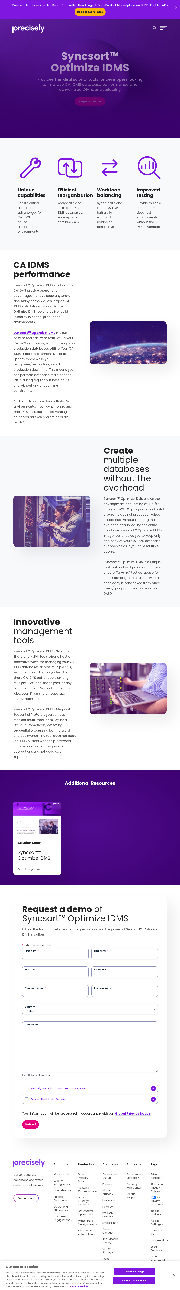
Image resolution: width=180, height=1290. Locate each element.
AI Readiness (61, 1190)
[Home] (28, 28)
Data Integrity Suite (83, 1178)
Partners (107, 1184)
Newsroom (108, 1206)
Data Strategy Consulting (84, 1201)
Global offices (106, 1192)
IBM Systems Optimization (86, 1212)
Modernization (62, 1174)
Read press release (90, 12)
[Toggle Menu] (163, 28)
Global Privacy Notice (133, 1113)
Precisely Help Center (134, 1185)
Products (85, 1164)
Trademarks (158, 1240)
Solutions (61, 1164)
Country (31, 1007)
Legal (155, 1164)
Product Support (131, 1195)
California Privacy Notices (157, 1187)
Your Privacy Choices (156, 1201)
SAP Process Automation (85, 1232)
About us (109, 1164)
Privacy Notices (155, 1176)
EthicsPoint (109, 1223)
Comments (31, 1025)
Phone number (104, 988)
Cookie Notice (155, 1212)
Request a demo (90, 101)
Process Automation (61, 1198)
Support (133, 1164)
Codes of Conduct (108, 1230)
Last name (101, 951)
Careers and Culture (110, 1176)
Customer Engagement (62, 1218)
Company (101, 970)
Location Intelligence (61, 1182)
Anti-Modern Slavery (110, 1240)
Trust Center (106, 1260)
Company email (35, 988)
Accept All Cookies (134, 1280)
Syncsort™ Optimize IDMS (34, 332)
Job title (30, 970)
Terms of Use (156, 1232)
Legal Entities (155, 1248)
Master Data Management (86, 1222)
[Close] (174, 1275)
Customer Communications (89, 1189)
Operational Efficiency (61, 1208)
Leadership (109, 1200)
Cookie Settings (156, 1222)
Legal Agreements (158, 1258)
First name (32, 951)
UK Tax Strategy (107, 1250)
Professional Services (134, 1176)
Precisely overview (107, 1214)
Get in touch (26, 1198)
